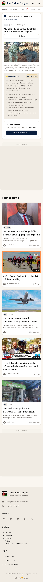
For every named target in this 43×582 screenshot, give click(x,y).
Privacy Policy (10, 556)
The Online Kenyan (17, 3)
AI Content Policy (11, 564)
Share (23, 36)
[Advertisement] (21, 168)
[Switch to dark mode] (33, 3)
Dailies (8, 532)
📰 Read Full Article (11, 20)
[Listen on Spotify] (18, 519)
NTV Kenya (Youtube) (13, 374)
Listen (35, 76)
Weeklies (9, 535)
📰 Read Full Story (34, 245)
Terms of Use (10, 560)
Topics (8, 538)
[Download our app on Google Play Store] (25, 519)
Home (4, 9)
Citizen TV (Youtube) (13, 284)
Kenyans (9, 332)
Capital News (11, 422)
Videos (32, 9)
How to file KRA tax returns (16, 544)
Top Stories (14, 9)
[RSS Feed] (31, 519)
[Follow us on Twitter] (4, 519)
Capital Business (12, 245)
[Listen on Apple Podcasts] (11, 519)
